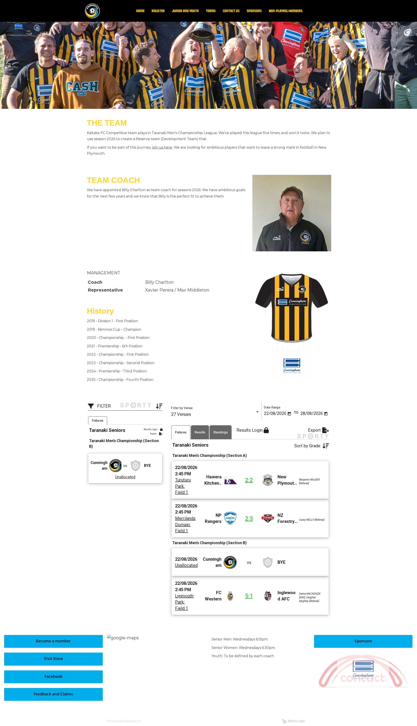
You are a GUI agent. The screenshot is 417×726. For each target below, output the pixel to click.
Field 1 (181, 492)
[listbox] (215, 414)
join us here (162, 147)
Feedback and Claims (53, 694)
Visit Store (53, 659)
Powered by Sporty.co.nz (124, 721)
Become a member (53, 641)
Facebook (53, 677)
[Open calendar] (289, 414)
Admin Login (295, 721)
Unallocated (125, 477)
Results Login (151, 429)
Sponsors (363, 641)
